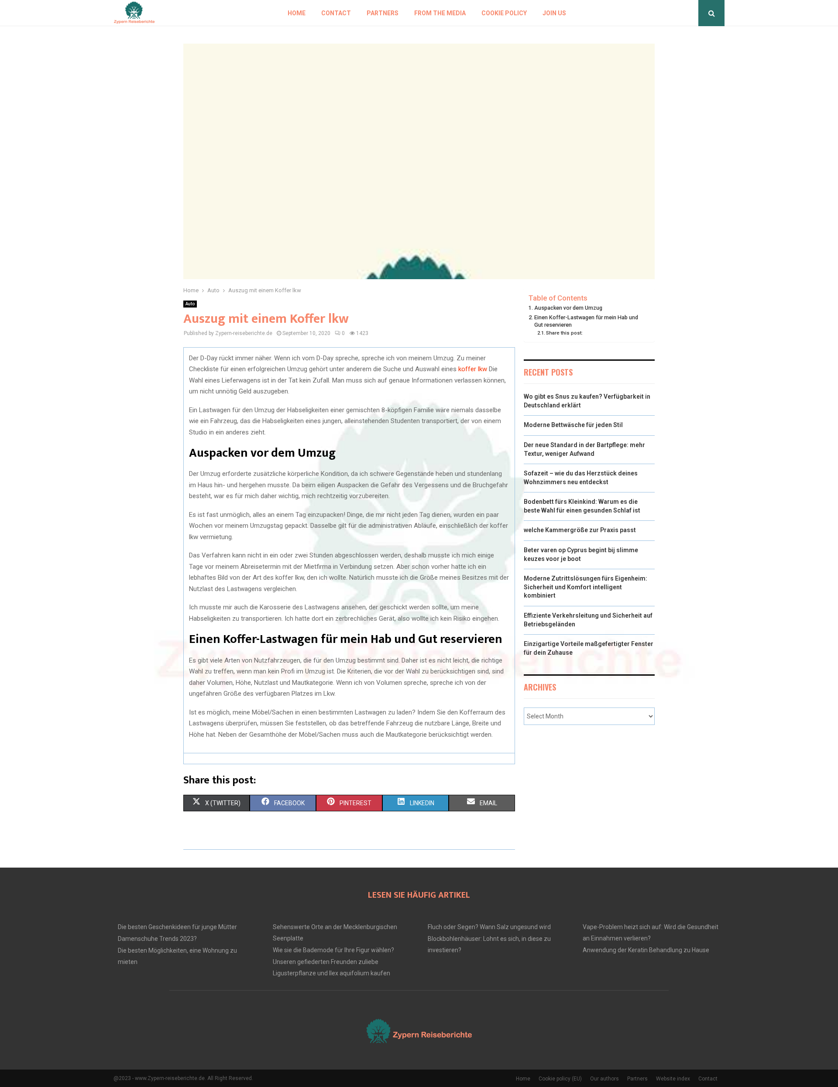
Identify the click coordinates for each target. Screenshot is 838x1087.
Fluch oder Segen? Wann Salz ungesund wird (489, 926)
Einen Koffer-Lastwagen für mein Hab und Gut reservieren (586, 321)
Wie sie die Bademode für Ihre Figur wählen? (333, 950)
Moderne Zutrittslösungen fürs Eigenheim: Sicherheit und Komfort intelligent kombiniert (585, 587)
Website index (673, 1079)
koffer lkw (472, 369)
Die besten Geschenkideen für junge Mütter (177, 926)
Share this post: (564, 333)
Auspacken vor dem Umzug (568, 307)
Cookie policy (504, 13)
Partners (382, 13)
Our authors (604, 1079)
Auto (190, 303)
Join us (554, 13)
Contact (336, 13)
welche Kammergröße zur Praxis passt (580, 529)
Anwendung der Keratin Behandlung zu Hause (646, 950)
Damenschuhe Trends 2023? (157, 938)
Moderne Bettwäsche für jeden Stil (573, 424)
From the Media (440, 13)
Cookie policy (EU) (560, 1079)
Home (297, 13)
